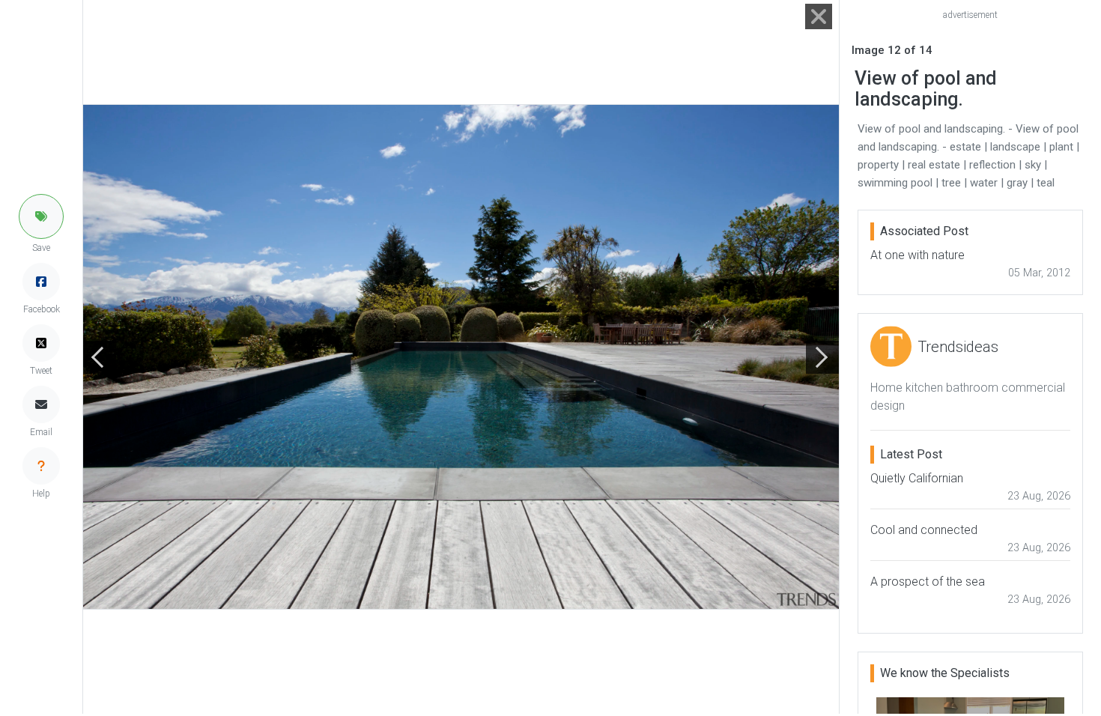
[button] (41, 216)
